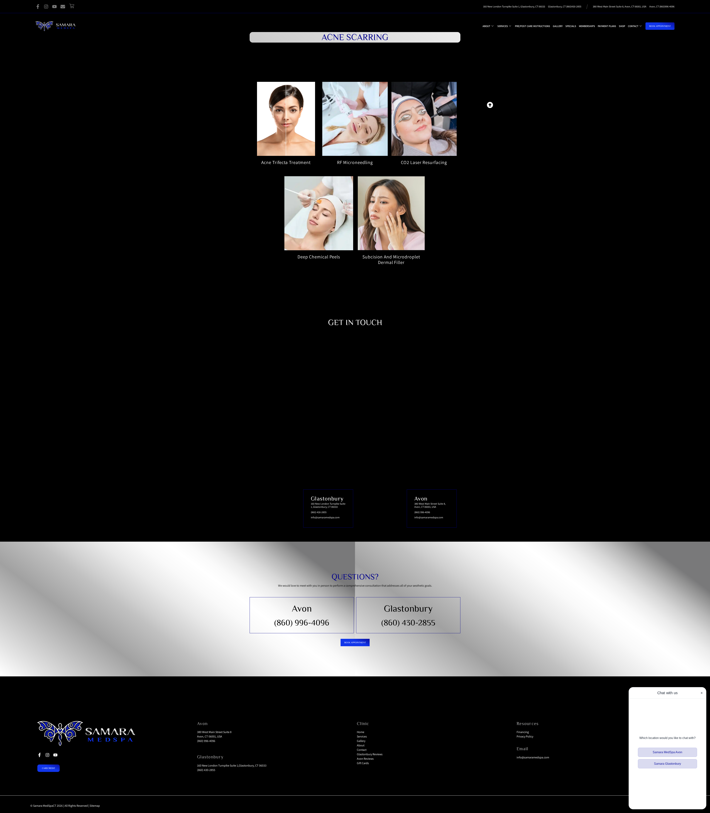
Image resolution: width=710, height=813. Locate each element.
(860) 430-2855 (408, 622)
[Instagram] (46, 6)
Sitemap (95, 806)
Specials (570, 26)
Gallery (558, 26)
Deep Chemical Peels (318, 257)
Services (502, 26)
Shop (622, 26)
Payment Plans (607, 26)
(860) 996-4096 (301, 622)
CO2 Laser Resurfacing (424, 162)
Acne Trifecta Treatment (286, 162)
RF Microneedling (355, 162)
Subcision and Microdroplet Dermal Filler (391, 259)
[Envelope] (62, 6)
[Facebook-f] (38, 6)
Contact (633, 26)
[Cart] (71, 6)
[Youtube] (54, 6)
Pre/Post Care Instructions (532, 26)
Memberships (587, 26)
